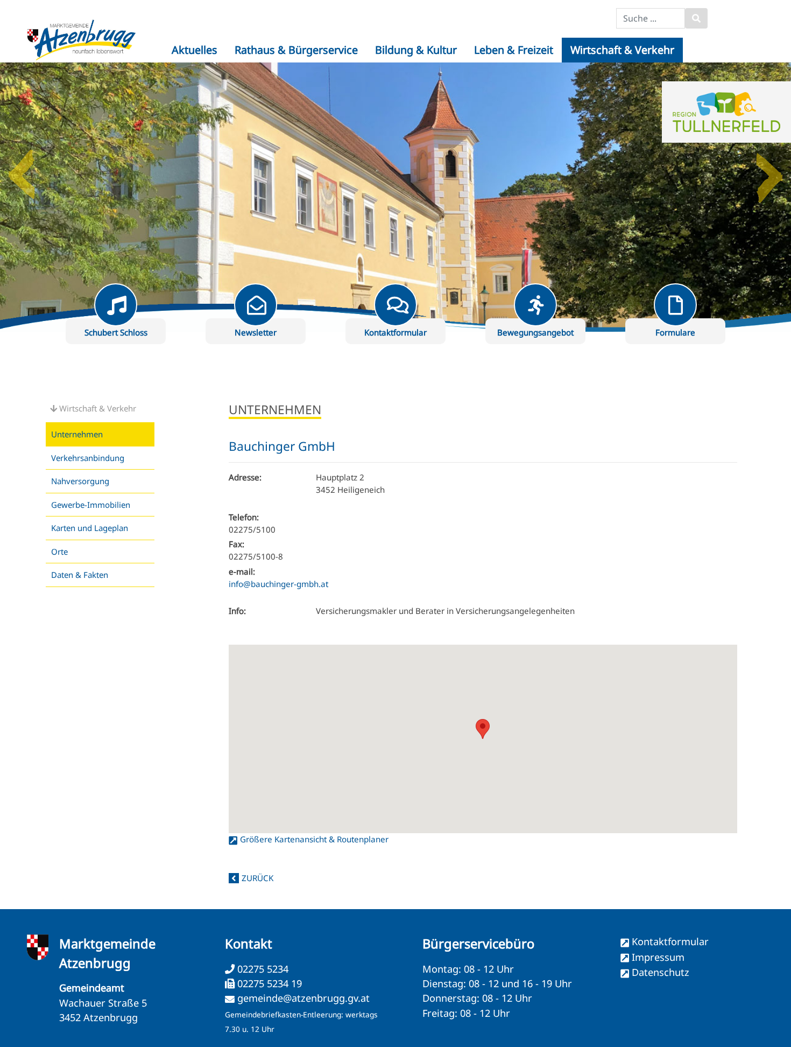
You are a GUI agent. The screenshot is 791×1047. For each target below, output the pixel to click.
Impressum (658, 957)
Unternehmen (77, 434)
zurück (257, 877)
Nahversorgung (80, 481)
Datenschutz (660, 972)
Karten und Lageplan (89, 527)
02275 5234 (261, 968)
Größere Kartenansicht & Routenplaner (314, 839)
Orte (59, 551)
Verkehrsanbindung (87, 457)
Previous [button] (21, 170)
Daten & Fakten (79, 574)
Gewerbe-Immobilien (90, 504)
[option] (395, 197)
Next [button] (769, 170)
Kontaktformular (670, 941)
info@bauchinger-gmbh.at (278, 583)
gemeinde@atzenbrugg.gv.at (303, 998)
